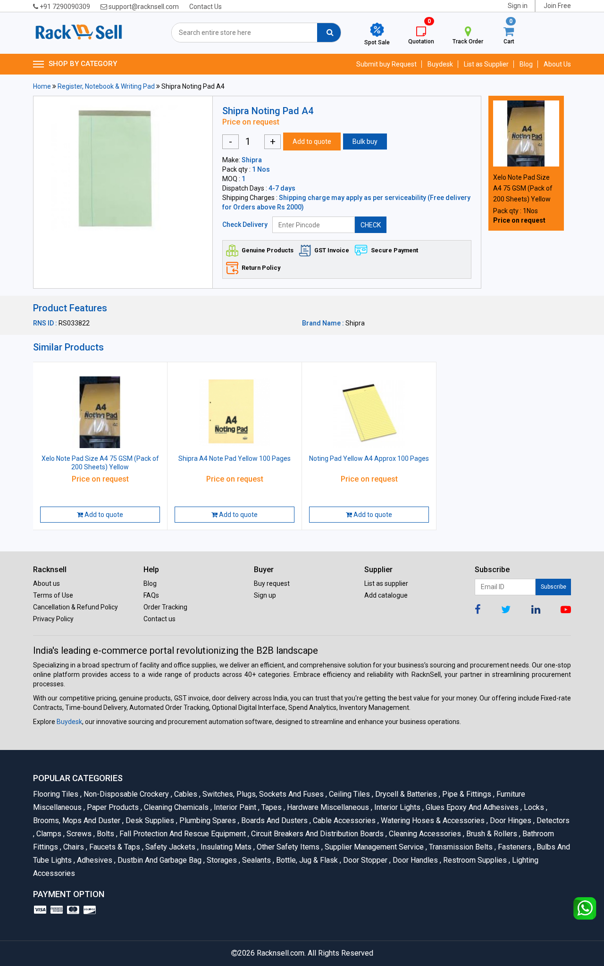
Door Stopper (364, 860)
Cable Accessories (344, 820)
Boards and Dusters (274, 820)
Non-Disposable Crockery (125, 794)
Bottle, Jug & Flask (306, 860)
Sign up (265, 595)
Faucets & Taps (114, 846)
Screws (78, 833)
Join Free (557, 5)
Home (42, 86)
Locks (533, 807)
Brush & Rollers (491, 833)
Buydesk (440, 64)
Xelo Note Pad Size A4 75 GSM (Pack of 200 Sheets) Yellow (523, 188)
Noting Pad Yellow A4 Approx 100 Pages (369, 458)
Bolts (104, 833)
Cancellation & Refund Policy (75, 607)
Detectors (551, 820)
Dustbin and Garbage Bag (158, 860)
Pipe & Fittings (466, 794)
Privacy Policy (53, 619)
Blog (526, 64)
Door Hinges (510, 820)
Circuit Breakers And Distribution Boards (317, 833)
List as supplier (386, 583)
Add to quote (312, 141)
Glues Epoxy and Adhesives (471, 807)
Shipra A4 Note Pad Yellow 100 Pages (234, 458)
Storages (221, 860)
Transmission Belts (460, 846)
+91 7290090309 (64, 6)
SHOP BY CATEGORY (83, 63)
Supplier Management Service (373, 846)
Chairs (73, 846)
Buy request (272, 583)
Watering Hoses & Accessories (432, 820)
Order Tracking (165, 607)
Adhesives (94, 860)
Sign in (518, 5)
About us (46, 583)
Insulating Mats (225, 846)
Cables (185, 794)
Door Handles (414, 860)
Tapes (271, 807)
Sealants (256, 860)
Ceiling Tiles (349, 794)
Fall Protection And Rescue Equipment (182, 833)
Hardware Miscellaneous (327, 807)
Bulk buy (365, 141)
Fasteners (514, 846)
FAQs (151, 595)
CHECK (371, 225)
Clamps (48, 833)
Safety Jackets (169, 846)
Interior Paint (234, 807)
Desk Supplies (149, 820)
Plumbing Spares (207, 820)
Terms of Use (53, 595)
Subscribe (553, 586)
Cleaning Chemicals (175, 807)
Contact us (159, 619)
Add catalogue (386, 595)
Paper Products (112, 807)
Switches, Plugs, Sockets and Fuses (262, 794)
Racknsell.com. (281, 953)
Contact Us (205, 6)
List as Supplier (486, 64)
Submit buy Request (386, 64)
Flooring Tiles (56, 794)
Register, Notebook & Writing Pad (106, 86)
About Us (557, 64)
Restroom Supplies (474, 860)
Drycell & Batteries (405, 794)
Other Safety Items (287, 846)
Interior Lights (396, 807)
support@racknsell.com (143, 6)
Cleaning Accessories (424, 833)
